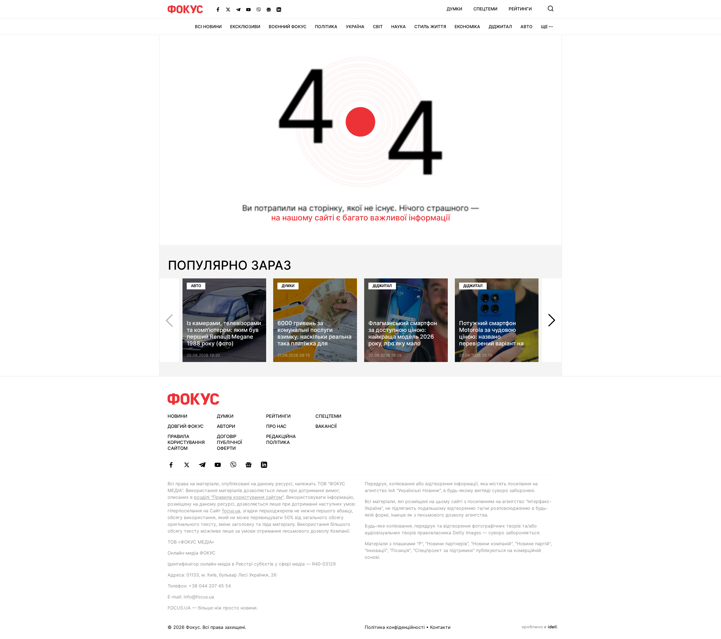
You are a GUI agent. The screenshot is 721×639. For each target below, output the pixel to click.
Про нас (276, 426)
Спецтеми (485, 9)
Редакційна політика (281, 439)
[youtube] (217, 465)
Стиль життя (430, 26)
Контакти (440, 627)
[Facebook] (218, 9)
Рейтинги (520, 9)
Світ (378, 26)
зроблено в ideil (540, 627)
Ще (544, 26)
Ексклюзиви (245, 26)
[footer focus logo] (193, 399)
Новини (177, 416)
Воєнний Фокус (287, 26)
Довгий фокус (186, 426)
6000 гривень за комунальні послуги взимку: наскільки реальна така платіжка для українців (314, 337)
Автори (226, 426)
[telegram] (202, 465)
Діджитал (500, 26)
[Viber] (258, 9)
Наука (398, 26)
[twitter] (186, 465)
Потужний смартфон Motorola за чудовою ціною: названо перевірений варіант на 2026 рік (491, 337)
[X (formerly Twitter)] (228, 9)
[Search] (550, 8)
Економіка (467, 26)
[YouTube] (248, 9)
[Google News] (269, 9)
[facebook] (171, 465)
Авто (526, 26)
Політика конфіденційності (395, 627)
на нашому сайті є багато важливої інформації (360, 217)
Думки (454, 9)
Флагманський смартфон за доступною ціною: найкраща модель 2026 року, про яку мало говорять (402, 337)
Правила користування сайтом (186, 442)
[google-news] (248, 465)
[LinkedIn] (279, 9)
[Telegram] (238, 9)
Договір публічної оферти (229, 442)
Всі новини (208, 26)
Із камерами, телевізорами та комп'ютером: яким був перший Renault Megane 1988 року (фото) (224, 333)
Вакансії (326, 426)
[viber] (233, 465)
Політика (326, 26)
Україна (355, 26)
